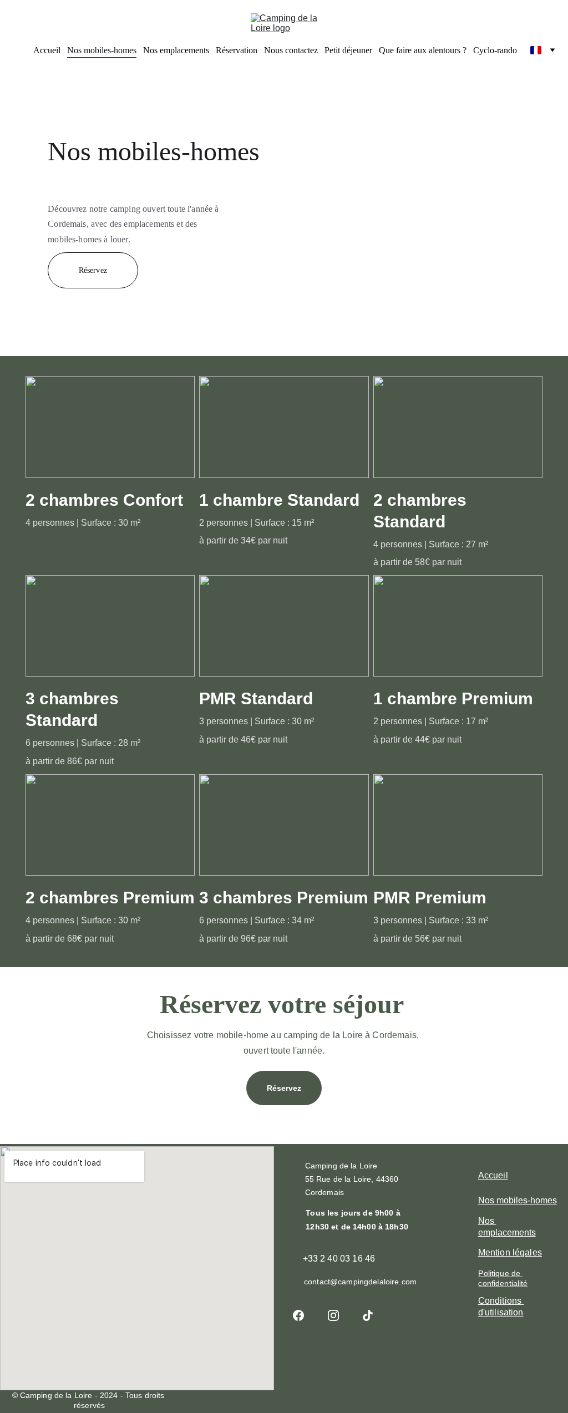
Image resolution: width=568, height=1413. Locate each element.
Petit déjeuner (348, 50)
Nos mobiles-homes (101, 50)
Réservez (93, 270)
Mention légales (510, 1252)
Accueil (46, 50)
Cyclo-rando (495, 50)
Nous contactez (291, 50)
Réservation (236, 50)
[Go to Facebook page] (304, 1315)
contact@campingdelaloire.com (360, 1281)
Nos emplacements (176, 50)
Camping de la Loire (342, 1165)
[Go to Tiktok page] (367, 1315)
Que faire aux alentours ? (422, 50)
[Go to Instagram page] (339, 1315)
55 (310, 1179)
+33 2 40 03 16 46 (339, 1258)
